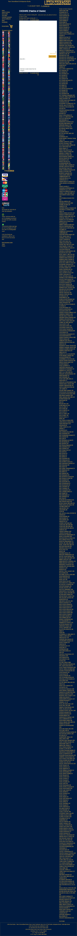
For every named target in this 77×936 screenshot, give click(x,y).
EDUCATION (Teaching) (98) (65, 284)
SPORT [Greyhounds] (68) (65, 785)
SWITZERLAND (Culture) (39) (65, 838)
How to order (5, 14)
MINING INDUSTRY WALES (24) (66, 563)
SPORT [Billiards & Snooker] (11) (66, 770)
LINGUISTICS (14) (63, 521)
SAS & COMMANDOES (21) (65, 719)
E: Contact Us (45, 6)
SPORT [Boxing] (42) (64, 775)
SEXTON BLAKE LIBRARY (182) (66, 733)
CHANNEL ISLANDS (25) (64, 204)
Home (3, 10)
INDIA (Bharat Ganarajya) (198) (66, 395)
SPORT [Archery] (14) (64, 765)
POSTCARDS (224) (63, 680)
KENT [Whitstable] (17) (64, 495)
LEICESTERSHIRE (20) (64, 516)
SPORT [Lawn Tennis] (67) (65, 790)
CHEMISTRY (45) (63, 206)
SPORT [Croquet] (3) (64, 778)
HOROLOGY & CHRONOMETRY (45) (67, 382)
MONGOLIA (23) (62, 569)
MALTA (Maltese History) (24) (66, 539)
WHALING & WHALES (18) (65, 899)
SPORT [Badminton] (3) (64, 768)
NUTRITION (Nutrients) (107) (65, 624)
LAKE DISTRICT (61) (64, 508)
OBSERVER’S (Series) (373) (65, 626)
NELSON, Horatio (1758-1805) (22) (67, 592)
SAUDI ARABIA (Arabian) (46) (65, 720)
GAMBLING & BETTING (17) (65, 340)
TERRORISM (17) (63, 848)
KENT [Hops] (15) (63, 466)
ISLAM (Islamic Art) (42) (64, 405)
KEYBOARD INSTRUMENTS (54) (66, 500)
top (38, 74)
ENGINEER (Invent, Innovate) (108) (67, 287)
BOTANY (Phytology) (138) (65, 143)
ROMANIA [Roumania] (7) (64, 700)
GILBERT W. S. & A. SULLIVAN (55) (67, 354)
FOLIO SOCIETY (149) (64, 324)
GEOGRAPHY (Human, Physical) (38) (67, 345)
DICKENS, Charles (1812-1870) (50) (67, 266)
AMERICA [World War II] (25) (65, 44)
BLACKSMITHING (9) (64, 131)
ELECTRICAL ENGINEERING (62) (66, 286)
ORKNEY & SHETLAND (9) (65, 636)
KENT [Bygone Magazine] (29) (66, 445)
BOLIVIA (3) (61, 135)
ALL (26, 16)
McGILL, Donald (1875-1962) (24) (66, 544)
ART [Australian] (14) (64, 73)
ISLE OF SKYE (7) (63, 412)
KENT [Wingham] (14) (64, 496)
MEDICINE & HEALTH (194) (65, 548)
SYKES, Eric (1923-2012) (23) (65, 840)
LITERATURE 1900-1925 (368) (66, 524)
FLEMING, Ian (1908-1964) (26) (66, 322)
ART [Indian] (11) (63, 85)
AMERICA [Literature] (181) (65, 42)
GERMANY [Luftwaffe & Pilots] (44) (67, 349)
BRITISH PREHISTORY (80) (65, 158)
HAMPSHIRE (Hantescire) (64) (66, 367)
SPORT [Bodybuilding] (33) (65, 772)
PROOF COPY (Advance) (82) (66, 685)
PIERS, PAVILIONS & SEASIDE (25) (67, 664)
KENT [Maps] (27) (63, 471)
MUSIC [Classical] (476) (64, 578)
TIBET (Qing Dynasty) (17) (65, 858)
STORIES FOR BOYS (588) (65, 815)
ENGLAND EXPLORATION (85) (66, 289)
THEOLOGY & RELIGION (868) (66, 856)
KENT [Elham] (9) (63, 456)
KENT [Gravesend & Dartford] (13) (67, 463)
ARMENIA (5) (62, 67)
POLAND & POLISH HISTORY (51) (67, 670)
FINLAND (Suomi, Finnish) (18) (66, 316)
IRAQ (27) (61, 402)
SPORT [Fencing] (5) (64, 780)
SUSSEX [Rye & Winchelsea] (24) (66, 835)
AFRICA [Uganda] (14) (64, 29)
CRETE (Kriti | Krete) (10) (65, 241)
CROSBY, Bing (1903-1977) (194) (66, 244)
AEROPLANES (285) (63, 10)
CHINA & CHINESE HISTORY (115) (67, 213)
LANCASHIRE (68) (63, 510)
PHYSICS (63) (62, 660)
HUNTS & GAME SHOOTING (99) (66, 387)
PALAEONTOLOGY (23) (64, 646)
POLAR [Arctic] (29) (63, 674)
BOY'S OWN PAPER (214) (65, 146)
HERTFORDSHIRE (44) (64, 377)
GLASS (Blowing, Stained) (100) (66, 355)
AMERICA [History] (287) (64, 39)
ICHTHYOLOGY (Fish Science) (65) (67, 392)
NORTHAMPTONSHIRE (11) (65, 616)
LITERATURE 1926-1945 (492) (66, 526)
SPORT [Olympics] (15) (64, 793)
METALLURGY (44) (63, 549)
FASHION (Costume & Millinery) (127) (67, 312)
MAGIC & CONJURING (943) (65, 536)
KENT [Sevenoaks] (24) (64, 481)
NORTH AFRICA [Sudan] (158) (66, 612)
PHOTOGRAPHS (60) (64, 657)
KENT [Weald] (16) (63, 493)
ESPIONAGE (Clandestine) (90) (66, 301)
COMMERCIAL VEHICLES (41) (66, 231)
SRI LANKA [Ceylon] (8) (64, 808)
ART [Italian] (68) (63, 87)
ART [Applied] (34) (63, 72)
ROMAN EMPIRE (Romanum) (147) (67, 699)
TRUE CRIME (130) (63, 868)
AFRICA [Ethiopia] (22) (64, 15)
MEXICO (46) (62, 551)
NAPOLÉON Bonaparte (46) (65, 586)
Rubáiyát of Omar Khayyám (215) (66, 707)
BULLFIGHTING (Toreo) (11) (65, 168)
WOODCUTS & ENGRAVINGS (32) (67, 906)
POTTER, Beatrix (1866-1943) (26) (67, 682)
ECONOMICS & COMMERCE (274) (67, 281)
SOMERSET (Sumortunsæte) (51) (66, 757)
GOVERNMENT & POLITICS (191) (66, 359)
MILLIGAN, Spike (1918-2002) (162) (67, 558)
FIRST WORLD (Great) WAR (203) (67, 320)
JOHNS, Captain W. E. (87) (65, 427)
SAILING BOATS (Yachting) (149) (66, 717)
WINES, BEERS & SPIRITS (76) (66, 904)
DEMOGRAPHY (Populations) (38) (67, 256)
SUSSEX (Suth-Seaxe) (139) (65, 826)
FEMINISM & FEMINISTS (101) (66, 314)
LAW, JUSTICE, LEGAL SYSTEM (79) (67, 513)
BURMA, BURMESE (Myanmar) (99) (67, 170)
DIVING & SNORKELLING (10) (65, 269)
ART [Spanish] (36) (63, 92)
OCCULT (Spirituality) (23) (65, 627)
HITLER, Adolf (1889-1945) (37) (66, 379)
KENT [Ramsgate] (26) (64, 475)
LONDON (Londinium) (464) (65, 531)
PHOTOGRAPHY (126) (64, 659)
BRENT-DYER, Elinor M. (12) (65, 150)
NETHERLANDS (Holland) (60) (66, 594)
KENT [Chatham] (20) (64, 448)
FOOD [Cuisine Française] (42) (66, 329)
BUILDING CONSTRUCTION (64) (66, 166)
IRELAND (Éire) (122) (64, 403)
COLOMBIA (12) (62, 229)
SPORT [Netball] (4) (63, 791)
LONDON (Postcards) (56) (65, 533)
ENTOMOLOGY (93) (63, 296)
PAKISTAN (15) (62, 644)
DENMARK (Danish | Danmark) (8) (66, 259)
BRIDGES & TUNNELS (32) (65, 153)
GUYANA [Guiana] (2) (64, 364)
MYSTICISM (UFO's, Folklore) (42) (67, 583)
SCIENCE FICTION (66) (64, 723)
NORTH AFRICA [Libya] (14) (65, 607)
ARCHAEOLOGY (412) (64, 55)
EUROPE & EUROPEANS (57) (65, 309)
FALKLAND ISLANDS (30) (65, 311)
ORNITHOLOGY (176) (64, 637)
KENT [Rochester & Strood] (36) (66, 476)
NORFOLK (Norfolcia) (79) (65, 602)
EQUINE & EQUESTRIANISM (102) (67, 299)
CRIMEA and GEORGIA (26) (65, 243)
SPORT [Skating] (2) (64, 800)
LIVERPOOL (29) (63, 529)
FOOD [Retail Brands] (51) (65, 335)
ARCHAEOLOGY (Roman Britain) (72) (67, 58)
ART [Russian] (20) (63, 90)
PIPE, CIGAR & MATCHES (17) (66, 665)
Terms (3, 244)
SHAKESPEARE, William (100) (66, 737)
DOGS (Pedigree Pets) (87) (65, 271)
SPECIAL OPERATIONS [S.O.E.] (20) (67, 763)
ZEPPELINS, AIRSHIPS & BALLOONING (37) (64, 915)
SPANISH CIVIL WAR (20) (65, 762)
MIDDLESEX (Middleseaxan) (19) (66, 554)
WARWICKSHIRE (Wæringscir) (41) (67, 889)
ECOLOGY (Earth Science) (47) (66, 279)
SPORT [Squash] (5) (63, 805)
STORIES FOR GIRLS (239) (65, 816)
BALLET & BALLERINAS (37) (65, 115)
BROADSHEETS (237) (64, 160)
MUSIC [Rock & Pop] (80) (65, 581)
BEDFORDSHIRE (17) (64, 120)
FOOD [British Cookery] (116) (65, 327)
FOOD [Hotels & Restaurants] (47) (67, 334)
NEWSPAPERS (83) (63, 599)
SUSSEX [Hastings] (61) (64, 833)
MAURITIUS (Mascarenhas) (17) (66, 541)
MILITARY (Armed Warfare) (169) (66, 556)
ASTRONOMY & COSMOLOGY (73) (67, 103)
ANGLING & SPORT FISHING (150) (67, 47)
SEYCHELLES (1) (63, 735)
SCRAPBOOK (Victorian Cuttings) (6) (67, 732)
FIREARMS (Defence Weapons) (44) (67, 317)
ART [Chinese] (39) (63, 78)
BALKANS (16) (62, 113)
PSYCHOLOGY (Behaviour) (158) (66, 689)
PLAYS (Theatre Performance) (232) (67, 667)
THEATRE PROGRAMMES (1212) (66, 854)
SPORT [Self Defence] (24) (65, 798)
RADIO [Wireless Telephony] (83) (66, 690)
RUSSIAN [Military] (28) (64, 715)
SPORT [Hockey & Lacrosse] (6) (66, 787)
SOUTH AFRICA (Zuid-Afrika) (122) (67, 758)
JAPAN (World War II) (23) (65, 423)
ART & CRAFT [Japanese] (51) (66, 68)
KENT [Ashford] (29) (63, 437)
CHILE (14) (61, 211)
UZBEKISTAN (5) (63, 878)
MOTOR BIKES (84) (63, 573)
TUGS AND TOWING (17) (65, 869)
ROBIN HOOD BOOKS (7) (65, 697)
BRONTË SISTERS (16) (64, 161)
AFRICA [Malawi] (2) (63, 20)
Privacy (3, 246)
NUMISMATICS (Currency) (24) (66, 622)
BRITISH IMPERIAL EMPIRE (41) (66, 156)
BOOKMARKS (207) (63, 136)
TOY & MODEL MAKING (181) (66, 863)
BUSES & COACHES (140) (65, 171)
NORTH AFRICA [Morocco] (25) (66, 609)
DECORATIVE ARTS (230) (65, 253)
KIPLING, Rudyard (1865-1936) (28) (67, 503)
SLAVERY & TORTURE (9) (65, 748)
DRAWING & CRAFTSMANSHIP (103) (67, 277)
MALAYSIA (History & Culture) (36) (67, 538)
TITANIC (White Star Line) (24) (66, 859)
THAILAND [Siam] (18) (64, 850)
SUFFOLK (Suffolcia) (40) (64, 821)
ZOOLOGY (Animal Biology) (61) (66, 918)
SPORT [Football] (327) (64, 782)
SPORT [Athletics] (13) (64, 767)
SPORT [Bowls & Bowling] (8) (66, 773)
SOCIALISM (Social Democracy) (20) (67, 755)
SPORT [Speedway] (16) (64, 803)
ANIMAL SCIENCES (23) (64, 49)
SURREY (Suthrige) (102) (65, 823)
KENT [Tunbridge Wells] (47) (65, 491)
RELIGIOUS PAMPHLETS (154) (66, 694)
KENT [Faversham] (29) (64, 458)
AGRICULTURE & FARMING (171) (66, 34)
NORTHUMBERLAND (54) (65, 617)
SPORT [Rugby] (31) (64, 796)
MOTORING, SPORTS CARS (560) (67, 574)
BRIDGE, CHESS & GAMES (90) (66, 151)
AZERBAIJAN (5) (63, 112)
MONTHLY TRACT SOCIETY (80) (66, 571)
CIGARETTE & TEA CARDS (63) (66, 219)
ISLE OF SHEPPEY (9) (64, 410)
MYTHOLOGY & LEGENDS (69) (66, 584)
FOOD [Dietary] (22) (63, 332)
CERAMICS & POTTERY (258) (66, 203)
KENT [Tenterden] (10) (64, 486)
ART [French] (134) (63, 82)
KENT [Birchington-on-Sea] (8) (66, 440)
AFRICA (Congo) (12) (64, 14)
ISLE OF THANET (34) (64, 413)
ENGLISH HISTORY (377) (65, 291)
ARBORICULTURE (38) (64, 54)
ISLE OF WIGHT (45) (63, 415)
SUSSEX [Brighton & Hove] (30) (66, 830)
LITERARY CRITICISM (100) (65, 523)
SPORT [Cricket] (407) (64, 777)
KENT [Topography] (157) (65, 490)
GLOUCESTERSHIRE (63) (65, 357)
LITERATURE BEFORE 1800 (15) (66, 528)
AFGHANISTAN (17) (63, 12)
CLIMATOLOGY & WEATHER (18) (66, 228)
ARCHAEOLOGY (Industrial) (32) (66, 57)
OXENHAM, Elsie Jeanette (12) (66, 639)
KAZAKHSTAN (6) (63, 430)
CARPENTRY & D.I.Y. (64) (65, 189)
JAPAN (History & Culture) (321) (66, 422)
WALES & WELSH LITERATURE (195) (67, 888)
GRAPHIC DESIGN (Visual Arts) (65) (67, 360)
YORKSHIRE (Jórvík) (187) (65, 911)
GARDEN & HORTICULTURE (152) (67, 342)
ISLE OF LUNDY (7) (63, 407)
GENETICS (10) (62, 344)
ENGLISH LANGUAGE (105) (65, 292)
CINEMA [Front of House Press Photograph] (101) (66, 222)
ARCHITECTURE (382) (64, 62)
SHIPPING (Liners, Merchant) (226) (67, 740)
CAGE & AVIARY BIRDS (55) (65, 175)
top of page (62, 921)
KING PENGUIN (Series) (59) (65, 501)
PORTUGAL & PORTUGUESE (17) (67, 679)
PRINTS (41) (62, 684)
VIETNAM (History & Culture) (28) (66, 883)
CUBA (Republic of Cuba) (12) (66, 246)
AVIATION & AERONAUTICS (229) (66, 110)
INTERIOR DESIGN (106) (64, 398)
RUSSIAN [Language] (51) (65, 712)
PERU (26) (61, 652)
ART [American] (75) (63, 70)
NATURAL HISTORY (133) (65, 587)
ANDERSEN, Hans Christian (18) (66, 45)
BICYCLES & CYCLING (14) (65, 126)
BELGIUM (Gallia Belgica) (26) (66, 123)
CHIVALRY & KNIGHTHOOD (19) (66, 214)
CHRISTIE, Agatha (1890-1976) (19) (67, 216)
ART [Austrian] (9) (63, 75)
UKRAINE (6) (62, 873)
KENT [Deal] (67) (63, 452)
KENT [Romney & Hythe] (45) (65, 478)
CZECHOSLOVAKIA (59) (64, 249)
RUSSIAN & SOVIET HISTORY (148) (67, 710)
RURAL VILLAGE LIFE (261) (65, 709)
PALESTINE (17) (62, 647)
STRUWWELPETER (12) (64, 818)
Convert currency (53, 53)
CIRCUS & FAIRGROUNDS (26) (66, 226)
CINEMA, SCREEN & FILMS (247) (66, 224)
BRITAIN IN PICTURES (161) (65, 155)
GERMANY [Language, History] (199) (67, 347)
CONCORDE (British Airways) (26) (66, 234)
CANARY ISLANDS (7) (64, 186)
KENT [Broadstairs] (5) (64, 442)
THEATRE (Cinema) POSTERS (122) (67, 853)
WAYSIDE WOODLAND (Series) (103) (67, 891)
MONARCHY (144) (63, 568)
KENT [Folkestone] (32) (64, 460)
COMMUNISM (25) (63, 233)
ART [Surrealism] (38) (64, 93)
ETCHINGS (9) (62, 306)
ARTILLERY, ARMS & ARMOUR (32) (67, 97)
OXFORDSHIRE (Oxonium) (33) (66, 641)
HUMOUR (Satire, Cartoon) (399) (66, 384)
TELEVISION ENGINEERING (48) (66, 846)
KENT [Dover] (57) (63, 453)
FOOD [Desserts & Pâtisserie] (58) (67, 330)
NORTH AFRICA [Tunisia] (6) (65, 614)
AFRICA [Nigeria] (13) (64, 25)
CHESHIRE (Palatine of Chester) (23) (67, 208)
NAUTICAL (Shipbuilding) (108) (66, 589)
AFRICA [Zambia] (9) (63, 30)
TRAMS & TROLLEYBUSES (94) (66, 866)
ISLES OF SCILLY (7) (64, 417)
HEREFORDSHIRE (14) (64, 375)
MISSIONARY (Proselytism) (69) (66, 564)
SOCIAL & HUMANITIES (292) (66, 753)
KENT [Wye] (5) (62, 498)
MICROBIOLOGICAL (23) (64, 553)
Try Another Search (34, 20)
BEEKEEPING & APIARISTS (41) (66, 121)
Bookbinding (4, 22)
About (3, 20)
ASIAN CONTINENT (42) (64, 98)
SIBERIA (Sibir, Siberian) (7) (65, 745)
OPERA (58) (62, 632)
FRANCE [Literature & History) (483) (67, 337)
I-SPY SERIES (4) (63, 388)
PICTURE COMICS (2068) (65, 662)
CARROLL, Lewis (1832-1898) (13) (67, 193)
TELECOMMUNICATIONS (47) (66, 845)
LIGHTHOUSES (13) (63, 518)
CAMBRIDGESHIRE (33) (64, 176)
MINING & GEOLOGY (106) (65, 559)
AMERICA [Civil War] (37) (64, 37)
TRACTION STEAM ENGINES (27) (67, 864)
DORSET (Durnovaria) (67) (65, 274)
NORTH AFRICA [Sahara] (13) (65, 611)
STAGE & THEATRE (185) (65, 811)
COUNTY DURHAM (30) (64, 239)
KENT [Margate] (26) (64, 473)
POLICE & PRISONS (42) (64, 675)
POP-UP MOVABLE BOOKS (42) (66, 677)
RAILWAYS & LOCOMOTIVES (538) (67, 692)
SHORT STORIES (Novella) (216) (66, 742)
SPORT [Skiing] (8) (63, 801)
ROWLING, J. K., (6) (63, 702)
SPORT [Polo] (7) (63, 795)
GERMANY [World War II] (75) (65, 350)
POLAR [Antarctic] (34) (64, 672)
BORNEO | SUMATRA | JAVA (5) (66, 141)
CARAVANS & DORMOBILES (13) (66, 188)
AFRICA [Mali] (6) (63, 22)
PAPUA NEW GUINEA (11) (65, 651)
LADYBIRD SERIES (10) (64, 506)
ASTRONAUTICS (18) (64, 102)
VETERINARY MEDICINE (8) (65, 879)
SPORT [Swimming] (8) (64, 806)
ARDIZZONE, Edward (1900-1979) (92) (67, 63)
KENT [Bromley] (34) (63, 443)
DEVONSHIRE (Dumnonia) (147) (66, 264)
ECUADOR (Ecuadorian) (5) (65, 282)
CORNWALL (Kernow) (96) (65, 238)
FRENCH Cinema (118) (64, 339)
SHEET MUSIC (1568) (64, 738)
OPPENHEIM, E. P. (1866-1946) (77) (67, 634)
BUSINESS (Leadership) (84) (65, 173)
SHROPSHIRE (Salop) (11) (65, 743)
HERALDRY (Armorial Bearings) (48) (67, 374)
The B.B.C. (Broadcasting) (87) (66, 851)
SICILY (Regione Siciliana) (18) (66, 747)
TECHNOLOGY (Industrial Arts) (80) (67, 843)
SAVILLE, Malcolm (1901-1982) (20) (67, 722)
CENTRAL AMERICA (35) (64, 201)
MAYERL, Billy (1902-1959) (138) (66, 543)
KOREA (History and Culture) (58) (66, 505)
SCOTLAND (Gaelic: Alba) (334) (66, 728)
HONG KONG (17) (63, 380)
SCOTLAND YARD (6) (64, 730)
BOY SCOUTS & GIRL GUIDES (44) (67, 145)
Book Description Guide (7, 242)
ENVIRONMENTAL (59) (64, 297)
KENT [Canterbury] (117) (64, 447)
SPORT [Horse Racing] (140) (65, 788)
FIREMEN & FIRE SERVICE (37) (66, 319)
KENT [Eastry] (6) (63, 455)
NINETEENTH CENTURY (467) (66, 601)
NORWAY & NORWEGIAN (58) (66, 619)
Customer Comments (7, 17)
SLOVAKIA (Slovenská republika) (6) (67, 750)
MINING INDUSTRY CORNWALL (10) (67, 561)
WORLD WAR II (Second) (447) (66, 909)
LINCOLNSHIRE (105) (64, 520)
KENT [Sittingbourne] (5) (64, 483)
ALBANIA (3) (62, 35)
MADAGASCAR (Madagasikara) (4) (67, 534)
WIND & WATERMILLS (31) (65, 903)
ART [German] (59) (63, 83)
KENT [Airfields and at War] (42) (66, 432)
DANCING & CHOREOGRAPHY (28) (67, 251)
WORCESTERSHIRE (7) (64, 908)
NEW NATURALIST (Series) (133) (66, 596)
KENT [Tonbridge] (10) (64, 488)
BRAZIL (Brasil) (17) (63, 148)
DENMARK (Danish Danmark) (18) (66, 257)
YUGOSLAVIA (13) (63, 913)
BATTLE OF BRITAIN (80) (65, 118)
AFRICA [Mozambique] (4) (65, 24)
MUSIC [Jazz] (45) (63, 579)
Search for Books (6, 12)
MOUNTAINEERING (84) (64, 576)
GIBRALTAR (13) (63, 352)
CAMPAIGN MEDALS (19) (65, 178)
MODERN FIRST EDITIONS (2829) (66, 566)
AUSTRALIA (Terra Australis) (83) (66, 107)
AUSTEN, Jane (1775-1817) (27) (66, 105)
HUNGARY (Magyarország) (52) (66, 385)
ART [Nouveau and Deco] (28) (66, 88)
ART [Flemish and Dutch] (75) (65, 80)
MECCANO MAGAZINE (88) (65, 546)
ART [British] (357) (63, 77)
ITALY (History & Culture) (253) (66, 420)
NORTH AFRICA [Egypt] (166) (66, 606)
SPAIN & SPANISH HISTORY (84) (66, 760)
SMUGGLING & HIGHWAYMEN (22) (67, 752)
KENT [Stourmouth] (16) (64, 485)
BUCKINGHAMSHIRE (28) (65, 163)
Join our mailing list (6, 19)
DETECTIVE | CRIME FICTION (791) (67, 262)
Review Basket (5, 26)
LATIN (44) (61, 511)
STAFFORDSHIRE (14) (64, 810)
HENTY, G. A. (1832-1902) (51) (66, 372)
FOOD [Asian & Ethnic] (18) (65, 325)
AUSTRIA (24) (62, 108)
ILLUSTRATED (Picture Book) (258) (67, 393)
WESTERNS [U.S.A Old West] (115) (67, 898)
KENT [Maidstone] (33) (64, 470)
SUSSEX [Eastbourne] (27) (65, 831)
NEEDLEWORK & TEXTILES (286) (66, 591)
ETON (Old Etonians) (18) (65, 307)
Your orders (4, 15)
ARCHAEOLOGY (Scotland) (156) (66, 60)
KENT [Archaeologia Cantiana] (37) (67, 435)
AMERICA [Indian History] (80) (66, 40)
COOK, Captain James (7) (65, 236)
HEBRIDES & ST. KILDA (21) (65, 370)
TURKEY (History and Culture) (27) (67, 871)
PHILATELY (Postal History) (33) (66, 654)
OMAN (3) (61, 631)
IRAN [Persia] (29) (63, 400)
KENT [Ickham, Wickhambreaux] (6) (67, 468)
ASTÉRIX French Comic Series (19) (67, 100)
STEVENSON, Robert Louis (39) (66, 813)
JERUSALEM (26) (63, 425)
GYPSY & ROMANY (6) (64, 365)
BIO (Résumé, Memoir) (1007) (66, 128)
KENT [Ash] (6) (62, 438)
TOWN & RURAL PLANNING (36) (66, 861)
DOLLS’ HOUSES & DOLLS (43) (66, 272)
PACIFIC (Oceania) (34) (64, 642)
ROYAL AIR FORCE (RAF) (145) (66, 704)
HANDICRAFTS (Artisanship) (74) (66, 369)
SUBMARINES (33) (63, 820)
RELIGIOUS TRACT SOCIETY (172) (67, 695)
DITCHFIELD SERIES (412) (65, 267)
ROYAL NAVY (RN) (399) (64, 705)
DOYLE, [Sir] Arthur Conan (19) (66, 276)
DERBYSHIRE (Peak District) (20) (66, 261)
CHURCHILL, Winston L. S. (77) (66, 218)
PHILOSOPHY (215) (63, 655)
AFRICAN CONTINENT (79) (65, 32)
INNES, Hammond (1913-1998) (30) (67, 397)
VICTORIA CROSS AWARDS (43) (66, 881)
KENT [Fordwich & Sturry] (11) (65, 461)
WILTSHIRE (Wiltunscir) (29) (65, 901)
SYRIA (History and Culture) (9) (66, 841)
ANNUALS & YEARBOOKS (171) (66, 50)
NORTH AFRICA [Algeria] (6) (65, 604)
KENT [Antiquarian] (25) (64, 433)
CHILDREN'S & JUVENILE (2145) (66, 209)
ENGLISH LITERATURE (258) (65, 294)
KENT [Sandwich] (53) (64, 480)
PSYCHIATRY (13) (63, 687)
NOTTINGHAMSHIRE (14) (65, 621)
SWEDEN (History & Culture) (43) (66, 836)
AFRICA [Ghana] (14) (64, 17)
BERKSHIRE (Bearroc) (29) (65, 125)
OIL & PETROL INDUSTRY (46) (66, 629)
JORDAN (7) (62, 428)
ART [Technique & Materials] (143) (67, 95)
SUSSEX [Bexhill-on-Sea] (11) (66, 828)
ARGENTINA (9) (62, 65)
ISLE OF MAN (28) (63, 408)
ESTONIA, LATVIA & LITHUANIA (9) (67, 304)
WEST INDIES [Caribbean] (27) (66, 896)
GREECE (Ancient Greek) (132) (66, 362)
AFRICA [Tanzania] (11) (64, 27)
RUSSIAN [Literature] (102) (65, 714)
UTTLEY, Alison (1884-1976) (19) (66, 876)
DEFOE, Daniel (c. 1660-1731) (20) (66, 254)
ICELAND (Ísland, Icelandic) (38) (66, 390)
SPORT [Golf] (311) (63, 783)
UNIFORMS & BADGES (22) (65, 874)
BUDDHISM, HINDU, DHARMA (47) (66, 165)
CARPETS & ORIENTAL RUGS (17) (67, 191)
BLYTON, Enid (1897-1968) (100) (66, 133)
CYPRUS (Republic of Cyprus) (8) (66, 248)
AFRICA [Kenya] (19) (63, 19)
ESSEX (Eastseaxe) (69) (64, 302)
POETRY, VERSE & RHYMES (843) (67, 669)
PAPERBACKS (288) (63, 649)
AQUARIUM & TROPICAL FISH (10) (67, 52)
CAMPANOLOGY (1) (63, 180)
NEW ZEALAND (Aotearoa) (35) (66, 597)
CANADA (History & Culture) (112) (67, 181)
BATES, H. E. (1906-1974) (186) (66, 117)
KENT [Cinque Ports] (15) (65, 450)
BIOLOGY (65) (62, 130)
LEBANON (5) (62, 515)
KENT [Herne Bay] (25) (64, 465)
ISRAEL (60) (62, 418)
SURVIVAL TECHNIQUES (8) (65, 825)
